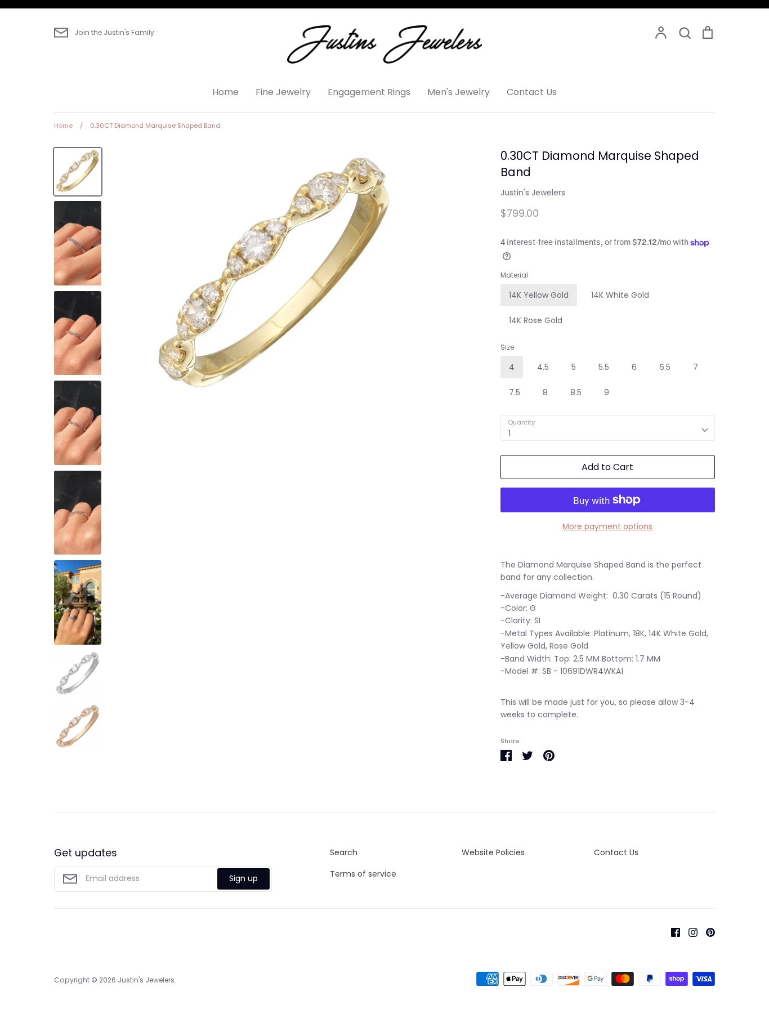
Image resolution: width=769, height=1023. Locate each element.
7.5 (514, 392)
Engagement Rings (369, 92)
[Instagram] (689, 931)
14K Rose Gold (535, 320)
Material (514, 275)
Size (507, 347)
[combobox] (607, 428)
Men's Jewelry (458, 92)
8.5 (576, 392)
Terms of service (363, 873)
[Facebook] (671, 931)
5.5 (603, 367)
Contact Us (532, 92)
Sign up (243, 878)
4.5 (543, 367)
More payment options (607, 526)
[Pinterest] (706, 931)
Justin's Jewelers (532, 192)
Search (343, 852)
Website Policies (493, 852)
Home (225, 92)
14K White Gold (620, 295)
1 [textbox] (509, 433)
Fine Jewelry (283, 92)
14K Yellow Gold (539, 295)
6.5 (664, 367)
